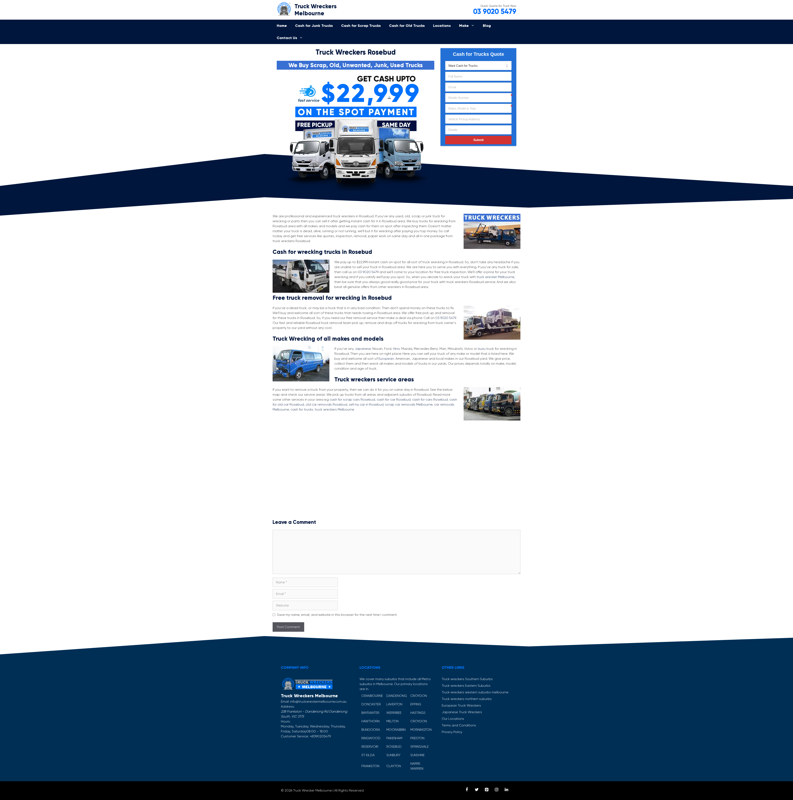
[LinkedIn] (506, 789)
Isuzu (482, 349)
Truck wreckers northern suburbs (467, 699)
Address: (287, 706)
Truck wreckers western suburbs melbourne (475, 692)
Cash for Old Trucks (407, 25)
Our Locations (453, 719)
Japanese (363, 349)
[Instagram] (496, 789)
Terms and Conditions (459, 725)
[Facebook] (467, 789)
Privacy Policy (452, 732)
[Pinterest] (486, 789)
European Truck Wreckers (461, 705)
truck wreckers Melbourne (334, 409)
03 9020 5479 (494, 11)
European (386, 359)
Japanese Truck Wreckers (462, 712)
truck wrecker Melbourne (495, 277)
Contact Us (287, 38)
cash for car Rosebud (394, 399)
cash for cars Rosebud (430, 399)
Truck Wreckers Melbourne (315, 10)
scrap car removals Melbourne (408, 404)
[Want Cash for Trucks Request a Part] (478, 65)
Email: (285, 701)
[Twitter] (476, 789)
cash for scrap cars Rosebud (352, 399)
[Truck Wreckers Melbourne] (284, 8)
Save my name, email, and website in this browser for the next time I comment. (337, 615)
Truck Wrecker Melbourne (312, 790)
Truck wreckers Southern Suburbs (467, 679)
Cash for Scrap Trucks (361, 25)
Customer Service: (295, 736)
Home (282, 25)
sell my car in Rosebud (366, 404)
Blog (487, 25)
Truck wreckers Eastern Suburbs (466, 686)
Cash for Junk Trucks (314, 25)
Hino (396, 349)
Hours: (285, 721)
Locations (442, 25)
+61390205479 (320, 736)
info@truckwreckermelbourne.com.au (318, 701)
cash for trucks (302, 409)
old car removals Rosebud (326, 404)
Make (464, 25)
